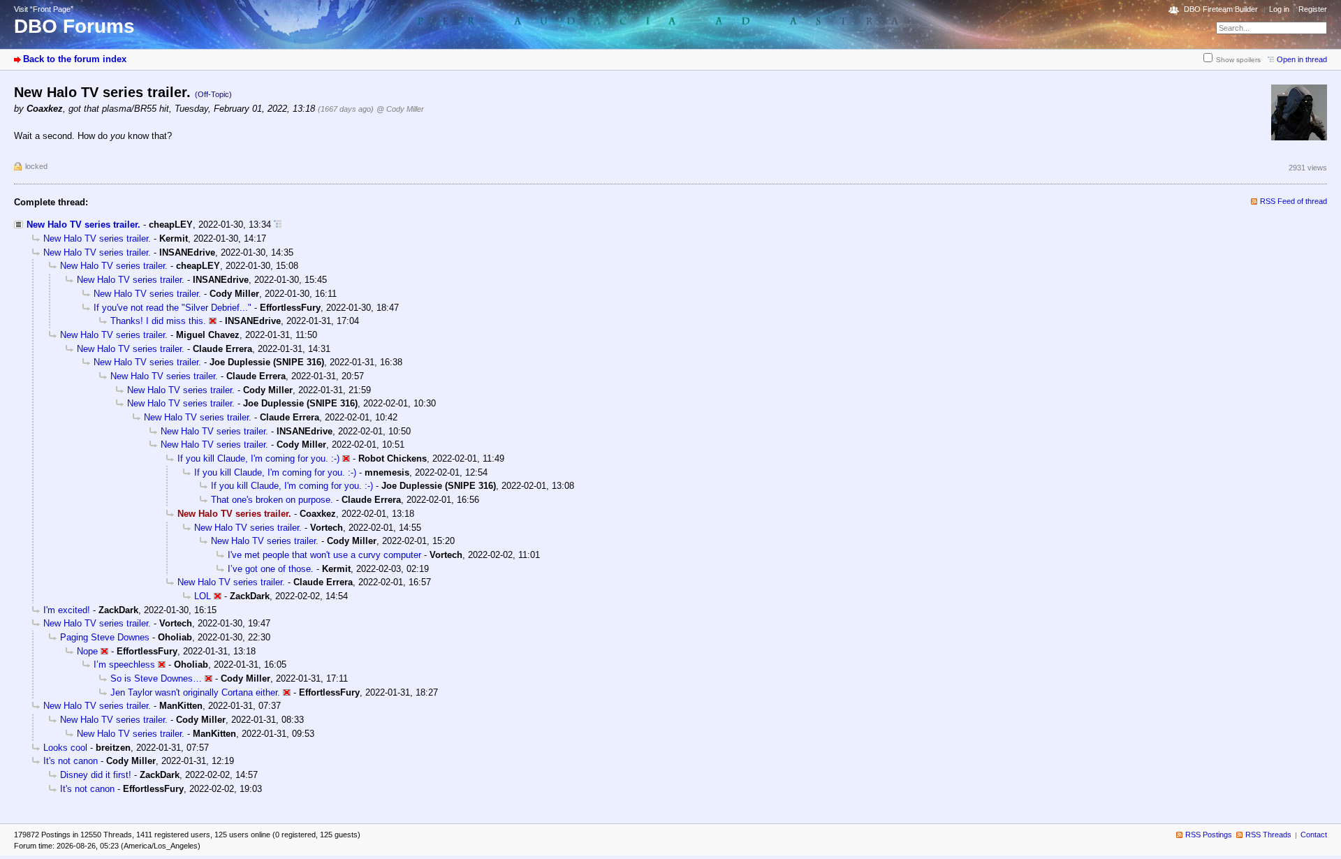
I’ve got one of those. (271, 569)
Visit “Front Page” (43, 9)
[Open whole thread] (277, 224)
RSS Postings (1208, 834)
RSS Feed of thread (1293, 201)
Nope (87, 651)
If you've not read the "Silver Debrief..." (172, 307)
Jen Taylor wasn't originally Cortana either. (195, 692)
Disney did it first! (95, 775)
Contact (1313, 834)
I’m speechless (124, 664)
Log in (1279, 9)
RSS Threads (1268, 834)
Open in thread (1302, 59)
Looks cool (65, 747)
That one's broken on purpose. (272, 499)
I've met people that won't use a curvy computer (324, 555)
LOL (202, 596)
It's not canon (70, 761)
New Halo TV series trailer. (83, 224)
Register (1312, 9)
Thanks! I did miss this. (158, 321)
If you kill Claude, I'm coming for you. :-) (258, 458)
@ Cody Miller (400, 109)
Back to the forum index (74, 59)
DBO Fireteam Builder (1221, 9)
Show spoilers (1238, 60)
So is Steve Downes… (156, 678)
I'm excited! (66, 610)
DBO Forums (74, 26)
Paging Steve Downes (104, 637)
